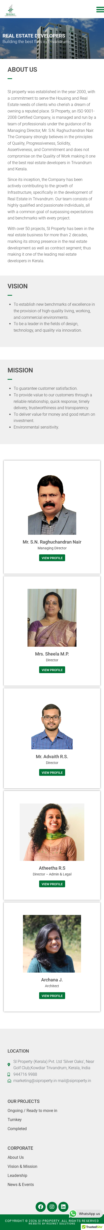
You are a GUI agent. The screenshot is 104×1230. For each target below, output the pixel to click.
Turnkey (15, 1119)
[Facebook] (41, 1207)
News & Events (21, 1184)
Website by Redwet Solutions (52, 1223)
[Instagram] (52, 1207)
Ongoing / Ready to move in (32, 1110)
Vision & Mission (22, 1166)
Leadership (17, 1175)
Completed (17, 1128)
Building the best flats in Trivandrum (36, 41)
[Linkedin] (63, 1207)
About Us (16, 1157)
